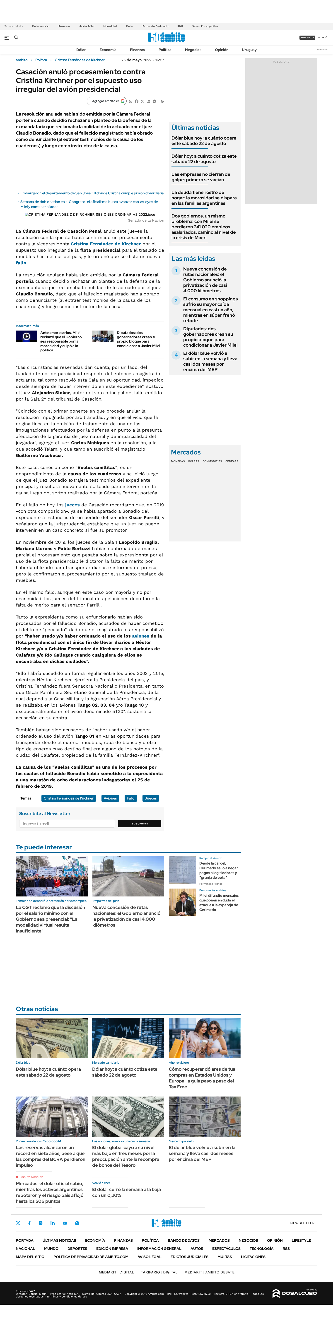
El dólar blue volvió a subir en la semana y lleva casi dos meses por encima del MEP (210, 361)
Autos (197, 1248)
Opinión (221, 49)
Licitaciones (253, 1256)
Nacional (25, 1248)
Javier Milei (86, 26)
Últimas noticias (59, 1240)
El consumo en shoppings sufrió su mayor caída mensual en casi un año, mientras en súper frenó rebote (210, 310)
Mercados (219, 1240)
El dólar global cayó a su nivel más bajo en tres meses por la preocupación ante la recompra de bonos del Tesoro (125, 1156)
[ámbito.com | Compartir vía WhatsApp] (131, 101)
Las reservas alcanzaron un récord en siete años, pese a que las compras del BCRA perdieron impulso (50, 1156)
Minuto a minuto (31, 1177)
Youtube (65, 1223)
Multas (224, 1256)
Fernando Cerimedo (155, 26)
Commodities (212, 461)
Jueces (151, 798)
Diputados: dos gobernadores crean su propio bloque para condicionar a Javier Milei (138, 339)
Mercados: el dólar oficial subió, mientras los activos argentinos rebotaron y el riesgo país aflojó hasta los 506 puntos (49, 1192)
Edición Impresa (112, 1248)
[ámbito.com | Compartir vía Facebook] (136, 101)
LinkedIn (53, 1223)
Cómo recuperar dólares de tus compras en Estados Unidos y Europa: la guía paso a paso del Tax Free (202, 1078)
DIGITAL (116, 1272)
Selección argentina (205, 26)
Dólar (129, 26)
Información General (159, 1248)
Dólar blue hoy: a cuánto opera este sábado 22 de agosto (203, 140)
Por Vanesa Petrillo (210, 884)
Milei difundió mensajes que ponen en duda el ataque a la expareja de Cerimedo (219, 902)
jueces (72, 504)
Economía (107, 49)
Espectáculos (226, 1248)
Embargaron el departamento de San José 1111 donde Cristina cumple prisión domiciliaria (92, 193)
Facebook (29, 1223)
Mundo (51, 1248)
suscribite (307, 37)
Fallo (131, 798)
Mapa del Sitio (30, 1256)
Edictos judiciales (189, 1256)
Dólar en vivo (40, 26)
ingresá (322, 37)
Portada (25, 1240)
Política (165, 49)
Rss (286, 1248)
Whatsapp (77, 1223)
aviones (140, 636)
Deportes (77, 1248)
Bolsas (193, 461)
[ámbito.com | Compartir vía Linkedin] (148, 101)
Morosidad (110, 26)
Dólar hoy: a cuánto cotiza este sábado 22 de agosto (204, 158)
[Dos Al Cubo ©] (295, 1293)
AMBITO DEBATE (209, 1272)
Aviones (110, 798)
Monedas (178, 461)
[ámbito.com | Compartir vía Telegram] (154, 101)
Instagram (41, 1223)
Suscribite (140, 823)
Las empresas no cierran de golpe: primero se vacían (200, 177)
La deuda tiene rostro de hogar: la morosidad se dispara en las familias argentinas (204, 197)
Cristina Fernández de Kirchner (80, 60)
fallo (21, 263)
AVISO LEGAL (150, 1256)
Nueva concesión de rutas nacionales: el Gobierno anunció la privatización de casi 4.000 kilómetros (205, 280)
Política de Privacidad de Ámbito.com (90, 1256)
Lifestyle (301, 1240)
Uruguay (249, 49)
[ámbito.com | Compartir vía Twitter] (142, 101)
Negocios (193, 49)
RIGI (180, 26)
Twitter (18, 1223)
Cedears (231, 461)
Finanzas (137, 49)
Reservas (64, 26)
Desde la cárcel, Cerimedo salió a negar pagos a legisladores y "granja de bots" (218, 870)
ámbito (22, 60)
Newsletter (322, 49)
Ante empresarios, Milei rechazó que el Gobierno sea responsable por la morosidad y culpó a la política (61, 341)
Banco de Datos (184, 1240)
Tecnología (262, 1248)
